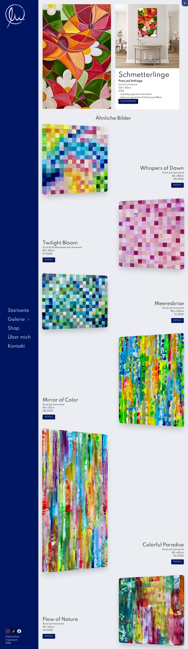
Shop (13, 328)
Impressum (11, 640)
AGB (8, 643)
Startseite (18, 310)
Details (177, 185)
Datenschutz (12, 637)
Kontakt (16, 346)
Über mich (19, 337)
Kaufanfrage (128, 101)
